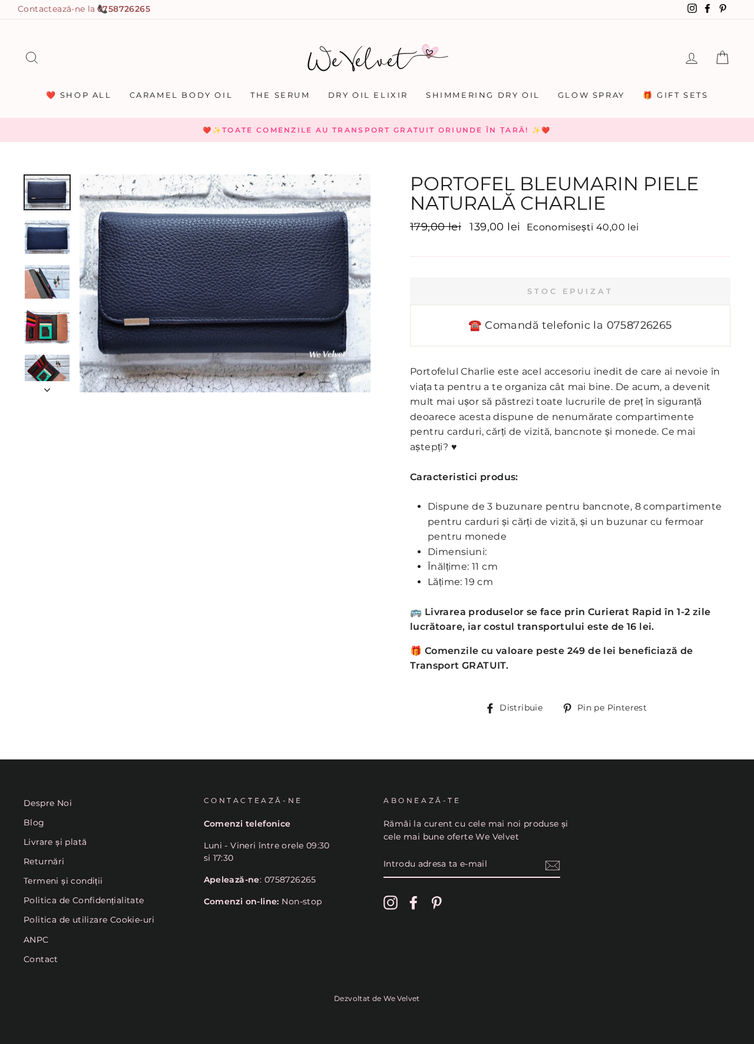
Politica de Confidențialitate (84, 900)
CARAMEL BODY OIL (181, 95)
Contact (41, 959)
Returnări (44, 861)
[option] (377, 130)
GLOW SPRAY (591, 95)
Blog (34, 822)
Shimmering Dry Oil (483, 95)
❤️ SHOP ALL (79, 95)
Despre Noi (48, 803)
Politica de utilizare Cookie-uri (89, 919)
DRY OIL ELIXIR (368, 95)
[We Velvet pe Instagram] (390, 903)
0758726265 (123, 9)
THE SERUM (280, 95)
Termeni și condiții (63, 881)
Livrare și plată (55, 842)
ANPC (36, 939)
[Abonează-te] (552, 865)
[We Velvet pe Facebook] (413, 903)
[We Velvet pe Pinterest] (436, 903)
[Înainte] (47, 386)
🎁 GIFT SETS (676, 95)
